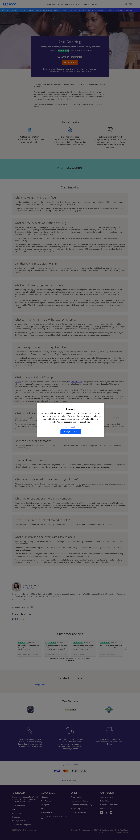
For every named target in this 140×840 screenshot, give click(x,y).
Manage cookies (70, 427)
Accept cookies (70, 432)
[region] (70, 420)
